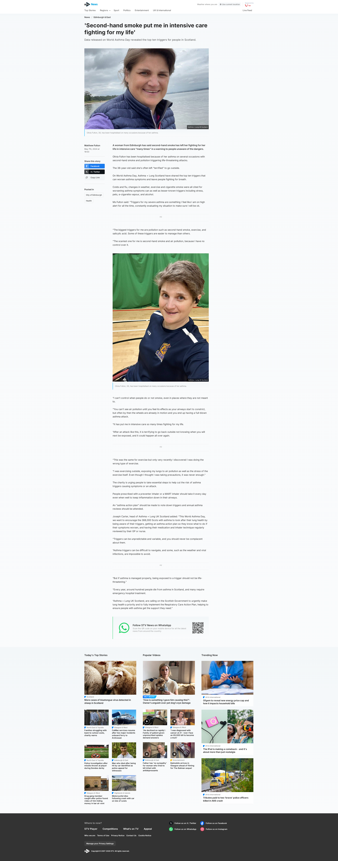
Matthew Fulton (92, 145)
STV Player (90, 828)
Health (89, 201)
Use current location (231, 4)
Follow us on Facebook (216, 823)
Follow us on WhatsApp (185, 829)
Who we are (89, 835)
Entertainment (142, 10)
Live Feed (247, 10)
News (87, 17)
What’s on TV (131, 828)
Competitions (110, 828)
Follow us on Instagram (216, 829)
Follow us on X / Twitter (185, 823)
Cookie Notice (144, 835)
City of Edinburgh (94, 195)
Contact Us (131, 835)
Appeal (148, 828)
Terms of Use (103, 835)
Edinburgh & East (102, 17)
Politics (127, 10)
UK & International (162, 10)
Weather (200, 4)
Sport (116, 10)
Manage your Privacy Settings (100, 843)
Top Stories (90, 10)
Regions (104, 10)
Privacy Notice (117, 835)
